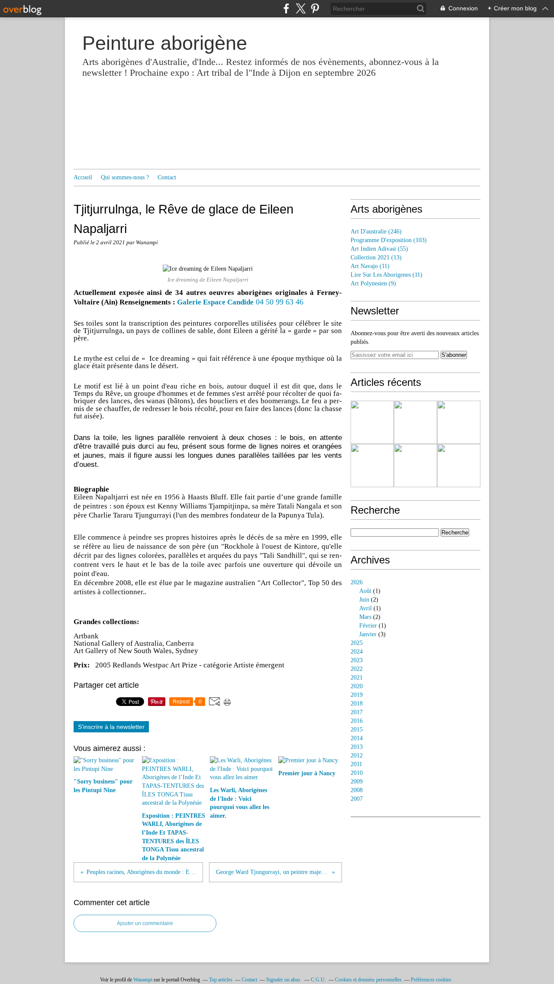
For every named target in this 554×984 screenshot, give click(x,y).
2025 (357, 643)
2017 (357, 712)
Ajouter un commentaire (145, 923)
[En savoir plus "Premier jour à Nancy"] (372, 465)
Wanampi (142, 980)
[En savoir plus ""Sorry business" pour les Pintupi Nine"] (372, 422)
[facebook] (286, 8)
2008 (357, 790)
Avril (365, 608)
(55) (379, 249)
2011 (356, 764)
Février (368, 625)
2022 (357, 669)
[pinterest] (314, 8)
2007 (357, 799)
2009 (357, 781)
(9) (373, 283)
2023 (357, 660)
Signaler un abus (284, 980)
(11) (370, 266)
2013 (357, 747)
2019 (357, 695)
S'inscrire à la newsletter (111, 726)
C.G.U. (318, 980)
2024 (357, 651)
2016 (357, 721)
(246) (376, 231)
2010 (357, 773)
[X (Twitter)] (300, 8)
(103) (389, 240)
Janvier (368, 634)
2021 (357, 677)
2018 (357, 703)
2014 (357, 738)
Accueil (83, 177)
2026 (357, 582)
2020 (357, 686)
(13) (376, 257)
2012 (357, 755)
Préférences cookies (431, 980)
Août (365, 591)
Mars (365, 617)
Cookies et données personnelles (368, 980)
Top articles (220, 980)
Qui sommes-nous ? (125, 177)
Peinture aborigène (164, 43)
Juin (364, 599)
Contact (167, 177)
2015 (357, 729)
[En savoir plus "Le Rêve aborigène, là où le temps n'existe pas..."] (458, 465)
